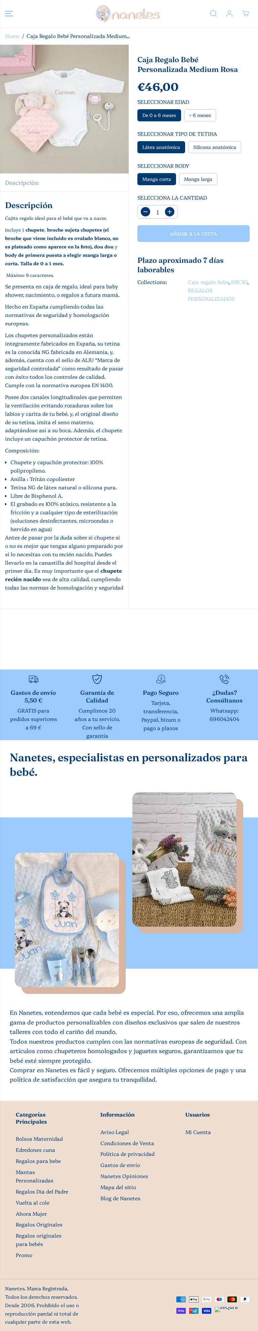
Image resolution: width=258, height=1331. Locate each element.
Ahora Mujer (31, 1213)
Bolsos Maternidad (39, 1138)
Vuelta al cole (32, 1202)
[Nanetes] (127, 13)
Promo (24, 1254)
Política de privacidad (127, 1153)
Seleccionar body (163, 165)
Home (12, 35)
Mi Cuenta (198, 1131)
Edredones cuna (35, 1149)
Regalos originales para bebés (38, 1239)
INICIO (239, 281)
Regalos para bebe (38, 1160)
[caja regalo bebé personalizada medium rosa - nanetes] (64, 109)
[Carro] (245, 13)
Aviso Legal (114, 1131)
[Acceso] (229, 13)
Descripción (22, 182)
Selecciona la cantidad (172, 197)
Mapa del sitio (118, 1187)
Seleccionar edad (163, 101)
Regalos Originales (39, 1224)
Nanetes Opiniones (124, 1175)
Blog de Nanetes (120, 1198)
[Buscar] (213, 13)
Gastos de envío (120, 1164)
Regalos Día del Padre (42, 1191)
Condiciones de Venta (127, 1142)
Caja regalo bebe (208, 281)
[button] (9, 13)
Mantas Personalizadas (34, 1176)
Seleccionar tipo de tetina (177, 133)
